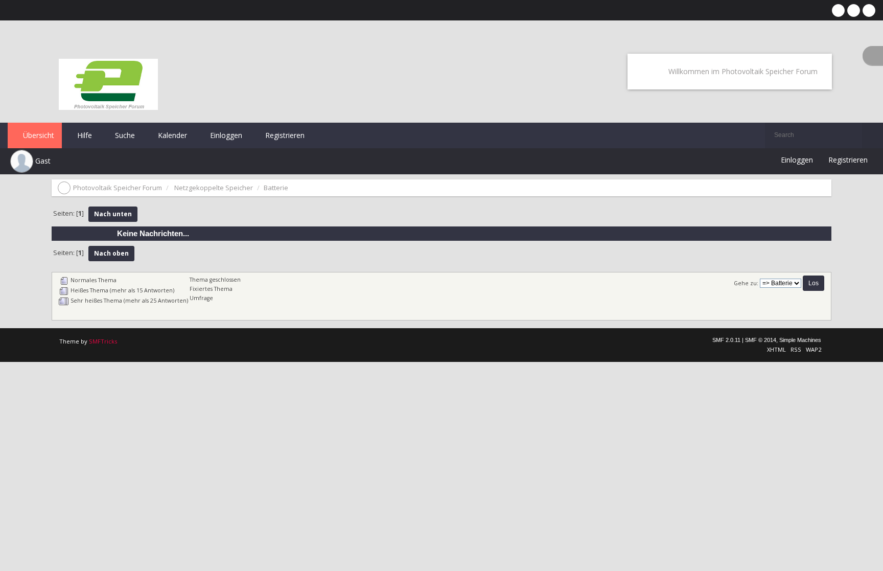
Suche (124, 135)
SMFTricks (103, 341)
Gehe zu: (746, 283)
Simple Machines (800, 340)
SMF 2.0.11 (726, 340)
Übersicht (37, 135)
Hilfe (83, 135)
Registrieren (284, 135)
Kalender (171, 135)
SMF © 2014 (760, 340)
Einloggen (225, 135)
